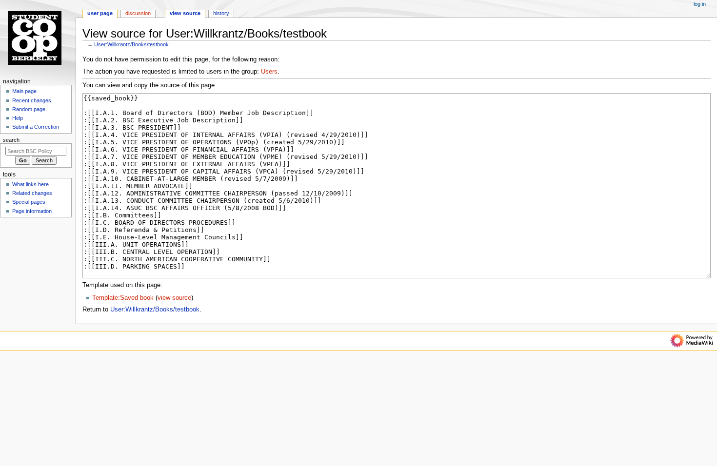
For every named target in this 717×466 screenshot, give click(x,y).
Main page (24, 91)
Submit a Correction (35, 127)
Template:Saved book (123, 297)
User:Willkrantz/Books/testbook (131, 44)
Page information (32, 211)
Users (269, 71)
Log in (700, 4)
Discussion (138, 13)
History (221, 13)
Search (11, 140)
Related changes (32, 193)
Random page (28, 109)
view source (174, 297)
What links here (30, 184)
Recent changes (31, 100)
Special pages (28, 202)
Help (17, 118)
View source (185, 13)
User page (100, 13)
